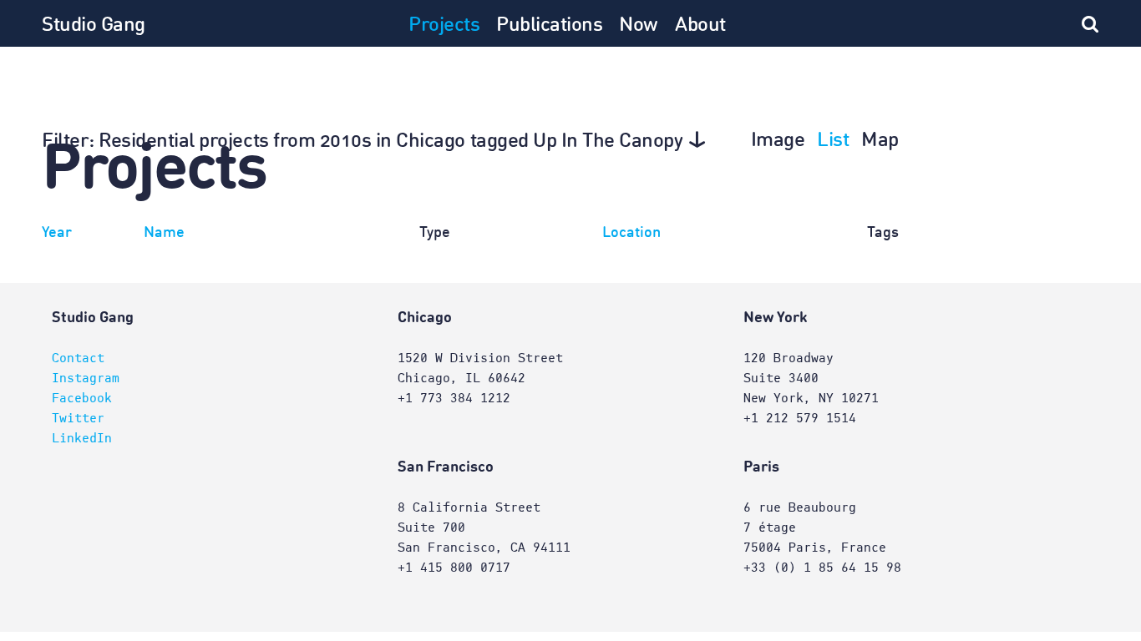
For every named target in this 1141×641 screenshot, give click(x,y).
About (700, 26)
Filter (362, 142)
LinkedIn (82, 438)
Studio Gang (93, 26)
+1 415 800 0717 (454, 567)
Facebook (82, 398)
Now (638, 26)
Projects (443, 26)
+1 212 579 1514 (799, 418)
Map (880, 141)
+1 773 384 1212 (454, 398)
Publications (549, 26)
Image (778, 141)
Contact (78, 358)
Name (164, 232)
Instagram (85, 378)
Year (57, 232)
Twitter (78, 418)
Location (631, 232)
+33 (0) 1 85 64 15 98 (822, 567)
